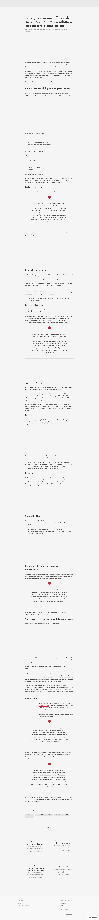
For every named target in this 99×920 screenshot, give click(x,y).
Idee (76, 3)
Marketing (48, 29)
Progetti (79, 3)
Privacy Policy (63, 903)
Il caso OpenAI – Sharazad (63, 867)
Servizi (72, 3)
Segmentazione (30, 817)
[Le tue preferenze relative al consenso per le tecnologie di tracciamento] (92, 917)
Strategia (56, 29)
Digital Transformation (60, 845)
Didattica (64, 869)
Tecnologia (37, 849)
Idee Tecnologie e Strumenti (35, 846)
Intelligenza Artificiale (37, 848)
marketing (65, 814)
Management (69, 847)
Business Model (29, 29)
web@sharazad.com (26, 908)
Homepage (67, 3)
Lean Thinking (43, 29)
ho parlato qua (47, 614)
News (52, 29)
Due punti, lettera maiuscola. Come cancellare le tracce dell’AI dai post (35, 842)
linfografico (69, 913)
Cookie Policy (63, 905)
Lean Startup (36, 29)
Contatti (84, 3)
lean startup (49, 814)
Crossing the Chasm (44, 705)
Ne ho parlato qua (66, 662)
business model (30, 814)
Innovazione (29, 848)
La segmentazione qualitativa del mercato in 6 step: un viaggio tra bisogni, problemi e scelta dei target (35, 867)
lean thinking (57, 814)
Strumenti (37, 875)
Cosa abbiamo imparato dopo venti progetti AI (63, 842)
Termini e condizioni (66, 909)
